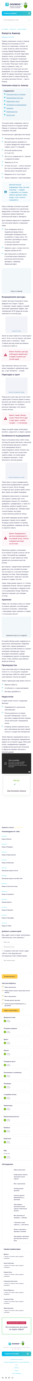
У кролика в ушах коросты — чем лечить (21, 1223)
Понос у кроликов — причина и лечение (20, 1230)
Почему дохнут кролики (12, 1000)
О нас (16, 1365)
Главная (6, 29)
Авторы (16, 1370)
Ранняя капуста (7, 902)
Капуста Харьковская (9, 855)
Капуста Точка (16, 331)
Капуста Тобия (6, 926)
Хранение (9, 108)
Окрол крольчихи (10, 987)
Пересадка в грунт (13, 101)
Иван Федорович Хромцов (16, 791)
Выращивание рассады (14, 98)
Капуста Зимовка (7, 910)
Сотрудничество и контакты (16, 1359)
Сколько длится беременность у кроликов (15, 1004)
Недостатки (10, 115)
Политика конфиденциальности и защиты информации (16, 1362)
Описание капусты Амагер (15, 94)
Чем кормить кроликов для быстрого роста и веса (21, 1238)
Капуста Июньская (8, 862)
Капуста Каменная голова (16, 477)
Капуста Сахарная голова (16, 392)
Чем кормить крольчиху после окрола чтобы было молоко (20, 1207)
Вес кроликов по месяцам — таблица (20, 1216)
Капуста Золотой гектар (9, 886)
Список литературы (16, 1373)
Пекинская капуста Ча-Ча (10, 870)
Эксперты (16, 1367)
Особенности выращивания (16, 105)
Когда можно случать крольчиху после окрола (17, 991)
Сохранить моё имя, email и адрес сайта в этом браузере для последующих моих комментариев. (15, 953)
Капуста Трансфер (8, 918)
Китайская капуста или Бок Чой (12, 878)
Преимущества (11, 112)
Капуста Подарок (7, 847)
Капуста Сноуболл (8, 894)
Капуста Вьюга (6, 839)
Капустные (13, 29)
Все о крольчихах (10, 996)
